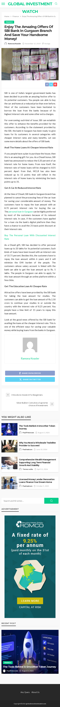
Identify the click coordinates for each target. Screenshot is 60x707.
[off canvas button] (3, 4)
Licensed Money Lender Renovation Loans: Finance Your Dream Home (36, 480)
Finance (9, 22)
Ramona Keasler (14, 43)
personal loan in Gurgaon (21, 211)
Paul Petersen (28, 432)
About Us (35, 692)
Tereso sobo (28, 469)
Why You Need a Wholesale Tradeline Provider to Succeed (37, 444)
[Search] (56, 4)
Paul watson (27, 449)
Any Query (25, 692)
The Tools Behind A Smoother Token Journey (37, 427)
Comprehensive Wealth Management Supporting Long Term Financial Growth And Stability (37, 462)
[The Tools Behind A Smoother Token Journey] (30, 652)
